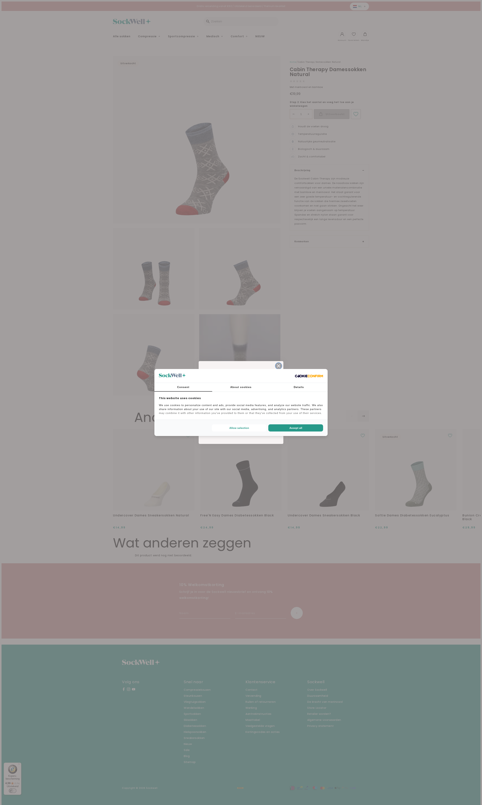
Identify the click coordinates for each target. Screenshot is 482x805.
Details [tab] (299, 387)
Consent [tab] (183, 387)
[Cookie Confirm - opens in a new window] (309, 376)
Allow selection (239, 427)
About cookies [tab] (241, 387)
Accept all (295, 427)
